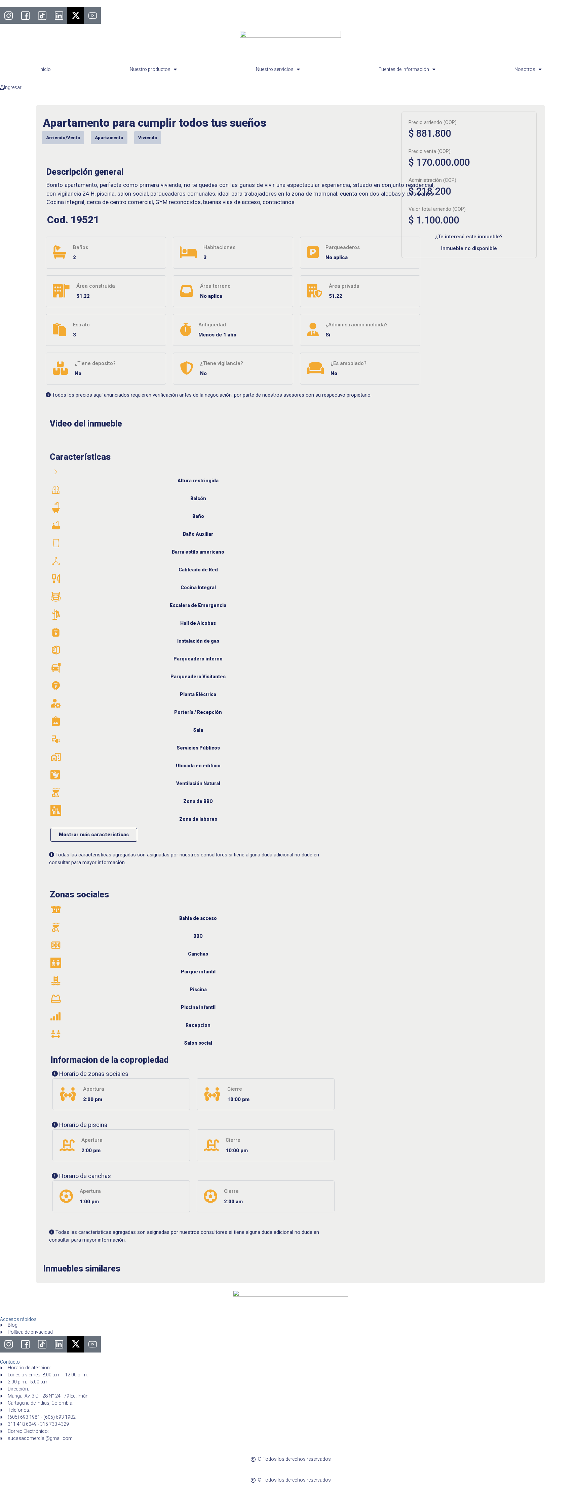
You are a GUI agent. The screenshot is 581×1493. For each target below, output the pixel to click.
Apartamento (109, 137)
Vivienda (147, 137)
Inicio (45, 69)
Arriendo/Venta (63, 137)
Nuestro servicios (275, 69)
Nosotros (524, 69)
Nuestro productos (150, 69)
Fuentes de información (404, 69)
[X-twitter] (75, 15)
